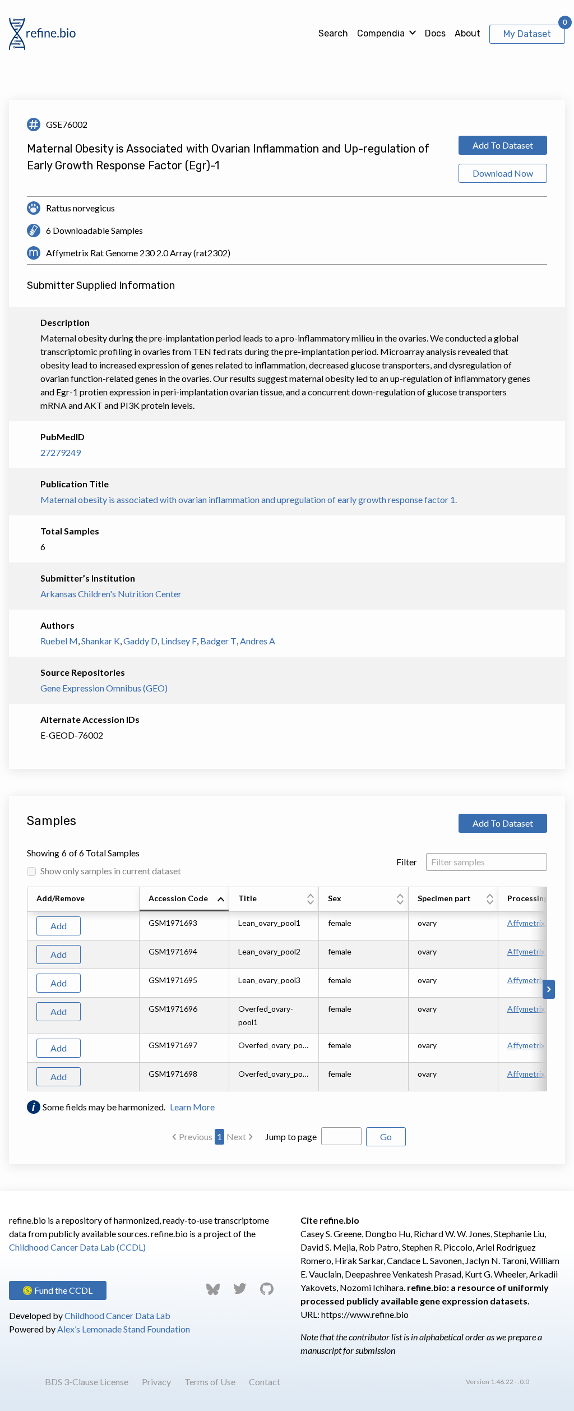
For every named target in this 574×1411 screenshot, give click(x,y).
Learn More (192, 1106)
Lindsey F (179, 640)
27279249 (60, 452)
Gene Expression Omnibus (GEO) (104, 688)
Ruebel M (59, 640)
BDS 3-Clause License (86, 1381)
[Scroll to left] (25, 989)
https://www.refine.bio (365, 1314)
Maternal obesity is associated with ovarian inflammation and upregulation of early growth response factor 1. (248, 499)
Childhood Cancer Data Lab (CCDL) (77, 1247)
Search (333, 33)
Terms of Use (209, 1381)
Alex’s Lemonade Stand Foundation (123, 1329)
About (467, 33)
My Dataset (527, 34)
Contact (264, 1381)
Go (386, 1136)
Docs (435, 33)
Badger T (218, 640)
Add (58, 925)
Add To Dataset (503, 145)
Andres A (257, 640)
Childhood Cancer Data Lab (117, 1315)
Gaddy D (140, 640)
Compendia (381, 33)
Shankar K (100, 640)
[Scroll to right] (549, 989)
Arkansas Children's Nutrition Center (111, 593)
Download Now (503, 173)
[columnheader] (184, 899)
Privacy (156, 1381)
